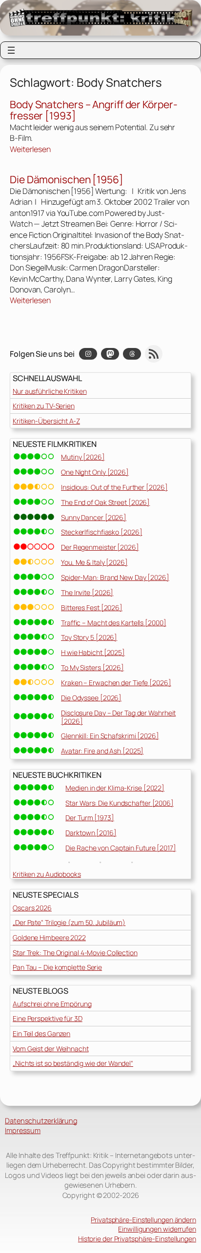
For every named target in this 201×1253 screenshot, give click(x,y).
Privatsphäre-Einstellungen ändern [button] (143, 1219)
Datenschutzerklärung (41, 1120)
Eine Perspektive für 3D (47, 1018)
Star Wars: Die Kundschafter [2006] (119, 803)
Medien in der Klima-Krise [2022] (114, 787)
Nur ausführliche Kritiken (50, 391)
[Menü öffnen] (11, 50)
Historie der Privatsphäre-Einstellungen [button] (137, 1238)
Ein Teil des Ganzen (41, 1033)
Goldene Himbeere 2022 (49, 937)
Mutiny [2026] (83, 457)
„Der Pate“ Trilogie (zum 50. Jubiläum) (69, 922)
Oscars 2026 (32, 907)
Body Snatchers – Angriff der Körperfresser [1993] (94, 110)
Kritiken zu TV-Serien (44, 405)
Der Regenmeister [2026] (100, 547)
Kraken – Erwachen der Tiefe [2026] (116, 682)
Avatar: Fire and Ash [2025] (102, 750)
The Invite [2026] (87, 592)
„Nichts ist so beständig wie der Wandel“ (73, 1063)
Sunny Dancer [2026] (93, 517)
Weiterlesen (30, 149)
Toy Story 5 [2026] (89, 637)
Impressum (22, 1130)
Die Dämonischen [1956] (66, 180)
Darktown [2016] (91, 832)
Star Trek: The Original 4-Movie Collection (75, 952)
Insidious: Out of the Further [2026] (114, 487)
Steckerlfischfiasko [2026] (101, 532)
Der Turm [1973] (89, 817)
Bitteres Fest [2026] (91, 607)
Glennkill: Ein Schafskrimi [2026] (110, 735)
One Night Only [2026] (95, 472)
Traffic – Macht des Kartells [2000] (113, 622)
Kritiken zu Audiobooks (47, 874)
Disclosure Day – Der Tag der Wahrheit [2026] (118, 717)
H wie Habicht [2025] (93, 652)
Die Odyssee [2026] (91, 697)
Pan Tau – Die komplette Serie (57, 967)
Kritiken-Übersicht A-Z (46, 420)
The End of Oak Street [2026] (105, 502)
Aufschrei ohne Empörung (52, 1003)
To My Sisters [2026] (92, 667)
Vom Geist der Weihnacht (51, 1048)
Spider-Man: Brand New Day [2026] (115, 577)
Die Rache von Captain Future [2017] (120, 847)
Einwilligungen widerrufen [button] (157, 1229)
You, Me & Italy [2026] (94, 562)
